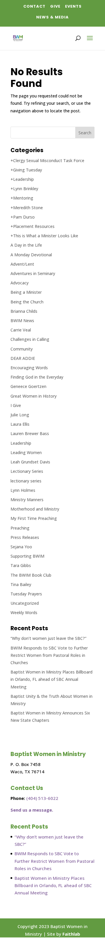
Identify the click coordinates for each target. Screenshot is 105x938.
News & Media (52, 17)
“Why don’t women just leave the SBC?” (48, 638)
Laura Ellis (19, 424)
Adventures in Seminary (32, 273)
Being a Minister (26, 292)
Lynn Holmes (22, 490)
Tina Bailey (20, 584)
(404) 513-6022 (42, 798)
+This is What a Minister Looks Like (44, 235)
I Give (15, 405)
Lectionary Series (26, 471)
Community (21, 349)
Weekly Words (23, 612)
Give (55, 6)
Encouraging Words (29, 367)
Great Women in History (33, 396)
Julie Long (19, 415)
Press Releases (24, 537)
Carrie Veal (20, 330)
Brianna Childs (23, 311)
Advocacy (19, 283)
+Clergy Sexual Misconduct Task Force (47, 160)
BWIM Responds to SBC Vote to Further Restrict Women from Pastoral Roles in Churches (49, 655)
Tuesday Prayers (26, 594)
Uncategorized (24, 603)
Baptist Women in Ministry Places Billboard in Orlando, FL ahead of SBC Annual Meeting (51, 679)
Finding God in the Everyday (36, 377)
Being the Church (26, 302)
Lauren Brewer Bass (29, 433)
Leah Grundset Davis (30, 462)
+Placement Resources (32, 226)
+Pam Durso (22, 217)
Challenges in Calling (29, 339)
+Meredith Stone (26, 207)
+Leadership (22, 179)
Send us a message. (31, 810)
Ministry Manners (26, 499)
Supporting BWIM (27, 556)
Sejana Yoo (21, 546)
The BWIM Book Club (30, 575)
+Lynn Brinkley (24, 188)
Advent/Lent (22, 264)
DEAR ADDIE (22, 358)
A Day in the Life (26, 245)
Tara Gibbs (20, 565)
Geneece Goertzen (28, 386)
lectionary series (25, 481)
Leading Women (26, 452)
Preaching (19, 528)
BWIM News (22, 320)
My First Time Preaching (33, 518)
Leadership (20, 443)
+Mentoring (21, 198)
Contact (34, 6)
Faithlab (71, 934)
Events (73, 6)
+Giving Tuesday (26, 170)
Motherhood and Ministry (34, 509)
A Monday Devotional (31, 254)
